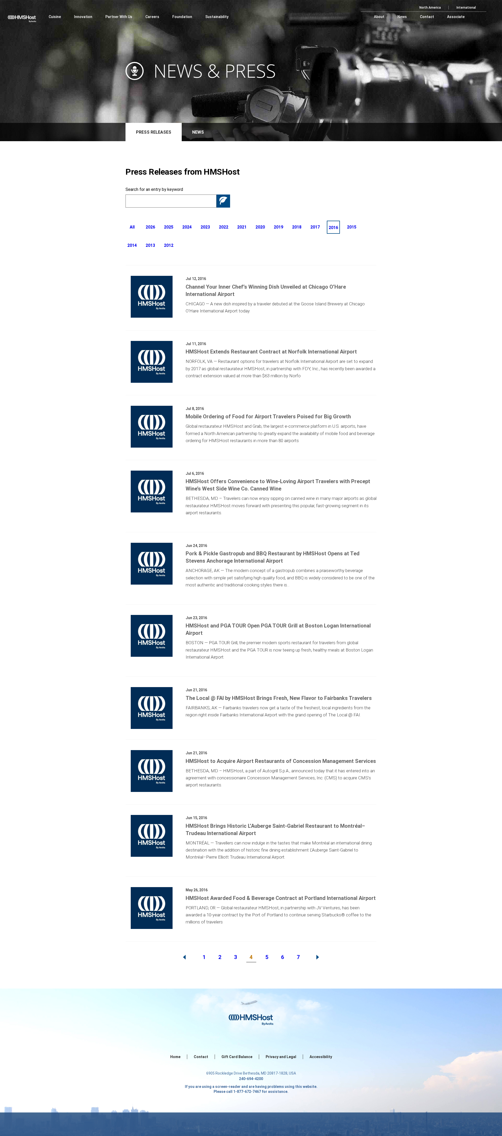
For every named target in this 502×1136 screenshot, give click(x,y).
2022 (223, 227)
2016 (333, 227)
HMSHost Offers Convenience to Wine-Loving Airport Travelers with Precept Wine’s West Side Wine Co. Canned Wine (278, 485)
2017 (315, 227)
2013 (150, 245)
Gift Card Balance (236, 1057)
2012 (168, 245)
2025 (168, 227)
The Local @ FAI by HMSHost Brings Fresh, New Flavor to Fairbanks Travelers (279, 698)
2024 (187, 227)
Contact (201, 1057)
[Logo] (27, 15)
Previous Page (184, 957)
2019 (278, 227)
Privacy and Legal (281, 1057)
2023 (205, 227)
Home (175, 1057)
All (132, 227)
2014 (132, 245)
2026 (150, 227)
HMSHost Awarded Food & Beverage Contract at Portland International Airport (281, 898)
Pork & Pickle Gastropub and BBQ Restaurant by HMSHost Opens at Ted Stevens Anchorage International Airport (273, 557)
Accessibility (321, 1057)
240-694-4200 (251, 1079)
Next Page (317, 957)
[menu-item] (55, 16)
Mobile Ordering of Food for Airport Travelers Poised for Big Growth (268, 416)
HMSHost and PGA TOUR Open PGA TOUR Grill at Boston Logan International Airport (278, 629)
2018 (296, 227)
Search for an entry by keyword (154, 189)
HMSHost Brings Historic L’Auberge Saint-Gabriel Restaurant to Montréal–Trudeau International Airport (275, 829)
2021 (242, 227)
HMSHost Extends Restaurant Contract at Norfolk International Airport (271, 352)
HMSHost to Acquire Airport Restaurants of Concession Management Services (281, 761)
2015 (351, 227)
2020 (260, 227)
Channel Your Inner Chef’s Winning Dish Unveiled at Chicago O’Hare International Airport (266, 290)
